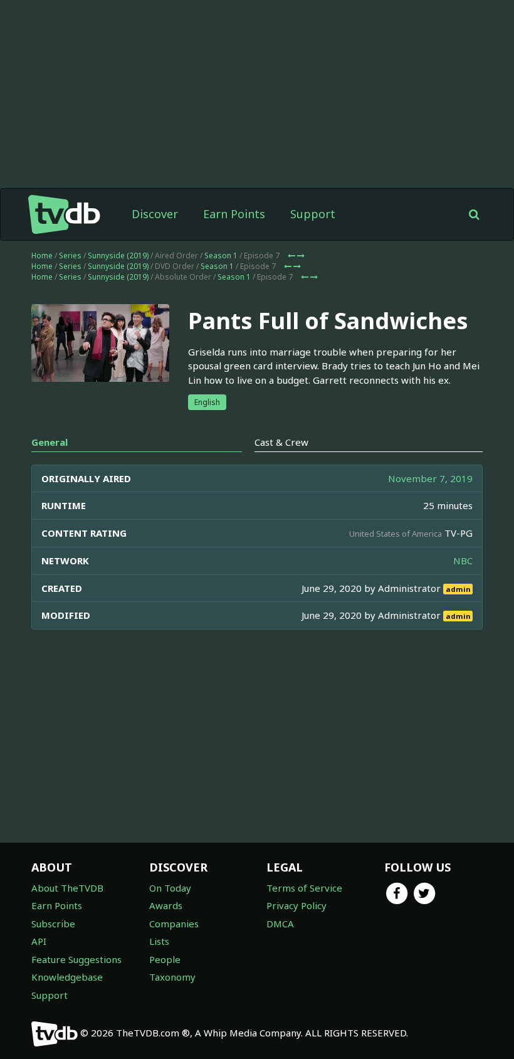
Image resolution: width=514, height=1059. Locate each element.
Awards (165, 905)
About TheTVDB (67, 888)
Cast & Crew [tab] (281, 442)
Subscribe (53, 923)
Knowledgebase (67, 977)
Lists (159, 941)
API (38, 941)
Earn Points (234, 213)
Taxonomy (172, 977)
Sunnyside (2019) (118, 255)
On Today (170, 888)
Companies (174, 923)
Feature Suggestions (76, 959)
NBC (463, 560)
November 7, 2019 (430, 478)
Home (42, 255)
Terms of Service (304, 888)
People (165, 959)
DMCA (280, 923)
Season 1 (221, 255)
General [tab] (49, 442)
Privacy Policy (296, 905)
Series (70, 255)
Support (312, 213)
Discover (155, 213)
